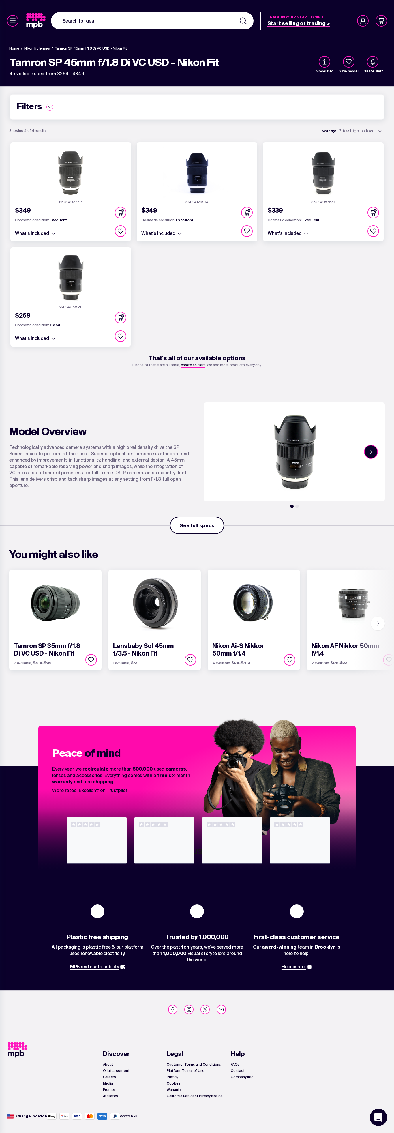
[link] (36, 21)
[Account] (363, 21)
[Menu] (12, 21)
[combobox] (152, 20)
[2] (297, 506)
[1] (292, 506)
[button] (120, 213)
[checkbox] (348, 62)
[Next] (371, 452)
